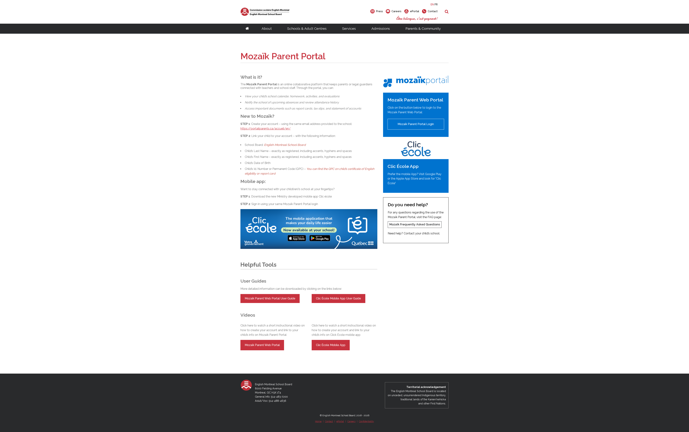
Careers (351, 421)
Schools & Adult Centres (307, 28)
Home (318, 421)
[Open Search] (447, 11)
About (267, 28)
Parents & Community (423, 28)
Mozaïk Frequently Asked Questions (414, 224)
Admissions (380, 28)
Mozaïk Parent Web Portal (262, 345)
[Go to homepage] (247, 29)
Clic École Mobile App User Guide (338, 298)
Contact (329, 421)
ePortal (340, 421)
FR (436, 4)
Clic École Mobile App (330, 345)
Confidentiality (366, 421)
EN (432, 4)
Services (349, 28)
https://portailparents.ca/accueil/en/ (265, 128)
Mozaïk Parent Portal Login (416, 124)
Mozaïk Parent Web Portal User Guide (270, 298)
